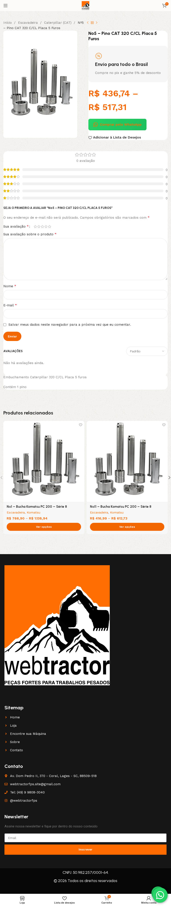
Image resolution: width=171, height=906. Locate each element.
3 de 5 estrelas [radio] (42, 226)
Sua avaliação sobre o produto (30, 234)
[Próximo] (96, 23)
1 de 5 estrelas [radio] (35, 226)
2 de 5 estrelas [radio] (39, 226)
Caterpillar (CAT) (58, 23)
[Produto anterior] (88, 23)
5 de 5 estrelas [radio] (49, 226)
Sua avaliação (16, 226)
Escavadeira (28, 23)
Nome (9, 286)
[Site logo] (86, 5)
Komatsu (33, 512)
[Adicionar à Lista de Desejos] (80, 425)
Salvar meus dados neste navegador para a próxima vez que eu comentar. (69, 325)
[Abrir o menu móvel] (5, 5)
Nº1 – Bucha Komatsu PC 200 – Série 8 (37, 507)
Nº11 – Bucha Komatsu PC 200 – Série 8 (120, 507)
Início (8, 23)
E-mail (10, 305)
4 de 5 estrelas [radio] (46, 226)
